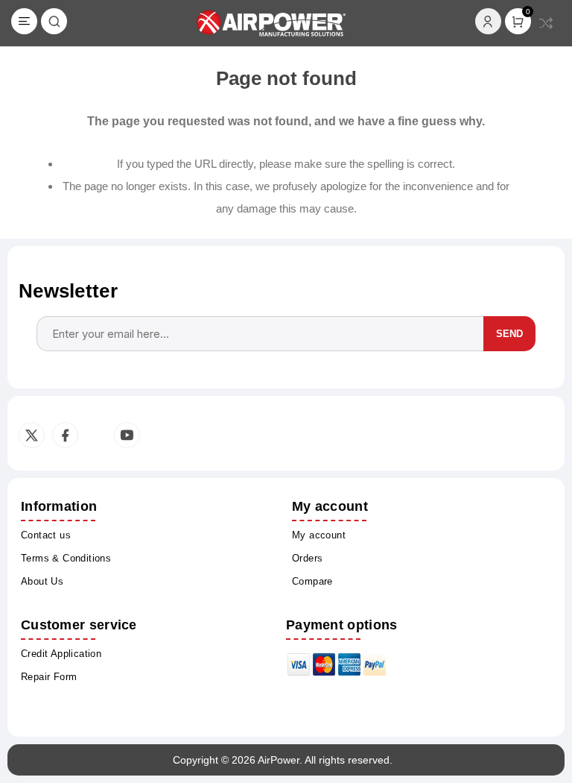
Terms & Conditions (66, 558)
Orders (307, 558)
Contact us (46, 535)
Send (509, 333)
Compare (546, 23)
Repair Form (49, 676)
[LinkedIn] (95, 435)
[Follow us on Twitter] (32, 435)
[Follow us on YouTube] (127, 435)
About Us (42, 581)
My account (319, 535)
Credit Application (61, 653)
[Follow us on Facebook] (65, 435)
